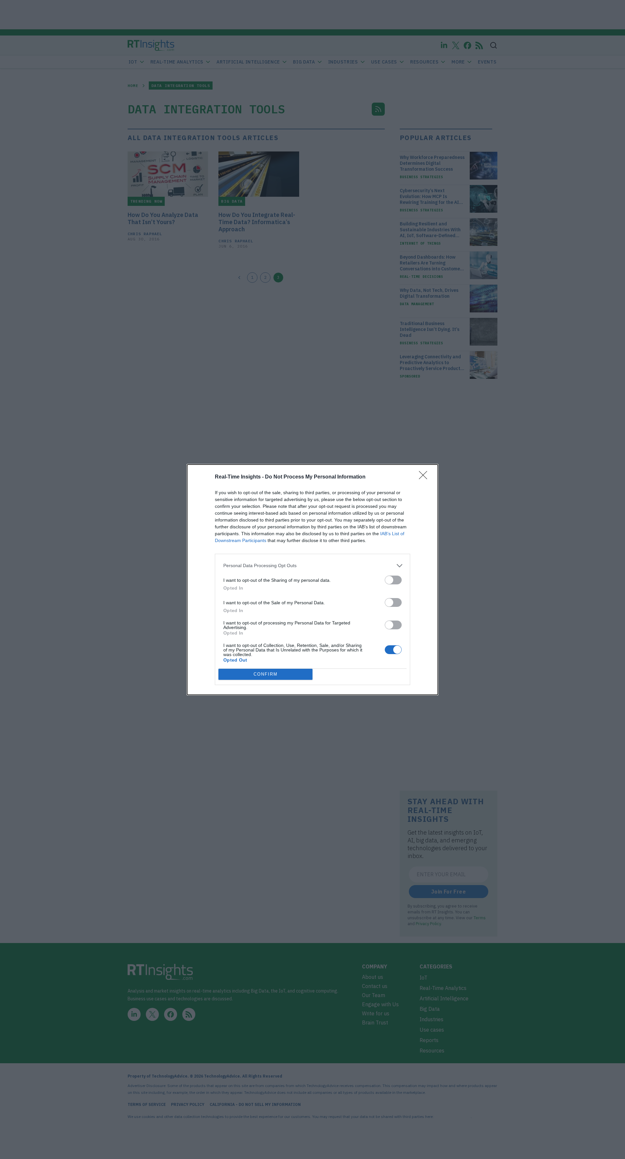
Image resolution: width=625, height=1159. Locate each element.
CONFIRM (266, 674)
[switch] (393, 580)
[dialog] (312, 580)
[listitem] (312, 565)
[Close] (425, 477)
